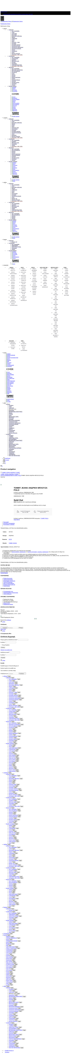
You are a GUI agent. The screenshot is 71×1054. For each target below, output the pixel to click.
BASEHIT (8, 943)
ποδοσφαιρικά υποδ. (14, 718)
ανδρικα (5, 676)
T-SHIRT (11, 1025)
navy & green (12, 759)
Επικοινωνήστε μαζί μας (9, 584)
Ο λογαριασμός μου (8, 591)
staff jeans (8, 978)
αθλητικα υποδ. (12, 714)
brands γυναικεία (10, 823)
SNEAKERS (12, 914)
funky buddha (12, 755)
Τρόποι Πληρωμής (8, 582)
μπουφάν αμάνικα (13, 695)
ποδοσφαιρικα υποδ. (14, 876)
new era (11, 762)
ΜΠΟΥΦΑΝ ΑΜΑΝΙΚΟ (14, 1006)
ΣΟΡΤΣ (11, 1017)
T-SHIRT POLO (17, 475)
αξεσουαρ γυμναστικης (14, 724)
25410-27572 (4, 11)
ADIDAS (8, 936)
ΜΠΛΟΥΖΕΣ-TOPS (13, 1002)
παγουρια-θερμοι (13, 736)
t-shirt (10, 680)
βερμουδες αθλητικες (14, 685)
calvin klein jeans (13, 747)
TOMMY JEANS (13, 543)
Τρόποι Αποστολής (8, 579)
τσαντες (11, 742)
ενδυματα (8, 677)
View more (3, 629)
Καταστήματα (6, 586)
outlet (4, 986)
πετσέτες (11, 737)
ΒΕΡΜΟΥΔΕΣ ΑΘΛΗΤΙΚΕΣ (15, 996)
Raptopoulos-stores (8, 604)
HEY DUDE (9, 961)
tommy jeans (12, 769)
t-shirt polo (11, 682)
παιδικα (5, 844)
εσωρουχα (11, 727)
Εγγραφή (3, 657)
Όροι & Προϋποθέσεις (8, 583)
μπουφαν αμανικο (13, 788)
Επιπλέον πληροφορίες (9, 523)
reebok (7, 973)
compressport (9, 949)
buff (7, 945)
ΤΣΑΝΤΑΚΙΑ (12, 1018)
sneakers (11, 712)
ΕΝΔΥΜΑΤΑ (10, 475)
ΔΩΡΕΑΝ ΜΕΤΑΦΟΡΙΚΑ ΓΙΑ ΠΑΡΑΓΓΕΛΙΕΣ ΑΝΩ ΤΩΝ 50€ (18, 14)
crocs (10, 752)
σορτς (10, 704)
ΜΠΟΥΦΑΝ (12, 1037)
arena (10, 891)
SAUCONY (9, 976)
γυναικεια (5, 772)
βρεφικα (5, 907)
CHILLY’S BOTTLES (11, 948)
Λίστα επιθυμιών (7, 594)
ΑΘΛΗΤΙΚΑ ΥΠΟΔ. (13, 916)
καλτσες (11, 730)
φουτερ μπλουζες (13, 705)
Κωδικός (3, 642)
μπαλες (10, 734)
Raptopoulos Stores (5, 23)
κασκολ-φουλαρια (13, 733)
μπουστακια (12, 785)
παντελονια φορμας (13, 699)
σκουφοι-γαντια (12, 739)
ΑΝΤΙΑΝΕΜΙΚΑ (13, 1028)
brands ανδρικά (10, 743)
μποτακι (11, 715)
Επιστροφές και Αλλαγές (9, 580)
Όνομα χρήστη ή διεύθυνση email (9, 639)
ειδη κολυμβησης (13, 725)
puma (10, 764)
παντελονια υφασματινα (14, 698)
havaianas (8, 959)
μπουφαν (11, 693)
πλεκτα (10, 701)
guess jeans (12, 756)
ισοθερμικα (11, 853)
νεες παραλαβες (13, 679)
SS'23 (10, 539)
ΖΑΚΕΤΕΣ (11, 1031)
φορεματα (11, 793)
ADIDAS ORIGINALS (11, 938)
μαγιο (10, 690)
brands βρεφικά (10, 920)
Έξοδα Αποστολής (7, 578)
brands (5, 935)
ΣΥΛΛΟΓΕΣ (6, 933)
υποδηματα (9, 708)
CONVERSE (12, 749)
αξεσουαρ (8, 721)
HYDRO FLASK (10, 964)
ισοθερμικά (11, 687)
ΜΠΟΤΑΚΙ (11, 1003)
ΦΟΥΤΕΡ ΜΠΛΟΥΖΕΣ (14, 1047)
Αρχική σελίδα (4, 475)
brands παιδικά (10, 888)
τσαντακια (11, 740)
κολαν (10, 689)
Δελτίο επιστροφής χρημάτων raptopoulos (38, 551)
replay (10, 765)
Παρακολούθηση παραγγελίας (10, 592)
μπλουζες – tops (13, 692)
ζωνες (10, 728)
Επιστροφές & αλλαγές (8, 524)
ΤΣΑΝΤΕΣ (11, 1019)
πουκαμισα (11, 702)
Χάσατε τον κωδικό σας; (6, 650)
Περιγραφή (6, 522)
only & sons (9, 970)
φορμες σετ (11, 863)
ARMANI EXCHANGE (11, 940)
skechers (11, 768)
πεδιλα (10, 804)
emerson (11, 753)
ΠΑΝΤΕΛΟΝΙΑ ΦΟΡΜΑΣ (15, 1038)
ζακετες (10, 686)
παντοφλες (11, 717)
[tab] (36, 522)
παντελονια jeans (13, 696)
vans (10, 842)
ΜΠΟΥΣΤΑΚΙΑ (12, 1036)
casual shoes (12, 711)
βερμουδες (11, 683)
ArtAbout (9, 620)
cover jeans (12, 750)
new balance (12, 761)
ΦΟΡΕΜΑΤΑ (12, 1046)
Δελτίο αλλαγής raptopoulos (18, 551)
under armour (12, 771)
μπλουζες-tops (12, 784)
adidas (10, 744)
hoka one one (12, 758)
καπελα (10, 731)
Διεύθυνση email (5, 652)
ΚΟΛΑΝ (11, 999)
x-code (7, 984)
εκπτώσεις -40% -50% (14, 706)
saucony (11, 766)
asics (10, 746)
